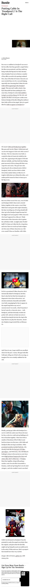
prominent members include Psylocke (12, 447)
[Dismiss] (27, 573)
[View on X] (15, 337)
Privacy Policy (5, 583)
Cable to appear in (15, 104)
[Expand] (22, 573)
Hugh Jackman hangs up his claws (14, 456)
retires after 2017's (10, 459)
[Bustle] (6, 2)
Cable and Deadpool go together (17, 147)
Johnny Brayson (6, 58)
